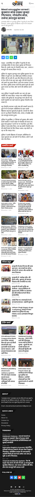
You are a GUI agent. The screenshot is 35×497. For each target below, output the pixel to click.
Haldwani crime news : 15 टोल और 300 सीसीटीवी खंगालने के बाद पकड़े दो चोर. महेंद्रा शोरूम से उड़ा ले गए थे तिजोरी (26, 229)
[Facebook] (3, 57)
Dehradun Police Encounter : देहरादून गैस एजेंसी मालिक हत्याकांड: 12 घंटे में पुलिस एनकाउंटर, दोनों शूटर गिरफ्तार (8, 162)
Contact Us (5, 420)
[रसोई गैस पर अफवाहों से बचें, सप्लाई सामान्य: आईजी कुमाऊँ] (6, 302)
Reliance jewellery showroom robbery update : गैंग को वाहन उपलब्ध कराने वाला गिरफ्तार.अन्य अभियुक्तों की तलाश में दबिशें (8, 376)
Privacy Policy (5, 425)
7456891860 (23, 492)
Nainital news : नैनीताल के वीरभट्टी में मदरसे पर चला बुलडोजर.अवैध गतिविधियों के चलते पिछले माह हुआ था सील (8, 229)
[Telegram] (15, 57)
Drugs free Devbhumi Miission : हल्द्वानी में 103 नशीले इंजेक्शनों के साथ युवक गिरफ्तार (25, 250)
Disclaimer (4, 423)
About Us (4, 418)
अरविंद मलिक (9, 30)
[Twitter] (7, 57)
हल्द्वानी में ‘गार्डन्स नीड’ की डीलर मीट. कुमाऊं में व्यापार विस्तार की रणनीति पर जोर (21, 279)
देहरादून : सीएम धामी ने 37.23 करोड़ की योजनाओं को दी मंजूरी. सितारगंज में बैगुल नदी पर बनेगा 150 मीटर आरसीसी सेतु (25, 162)
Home (3, 415)
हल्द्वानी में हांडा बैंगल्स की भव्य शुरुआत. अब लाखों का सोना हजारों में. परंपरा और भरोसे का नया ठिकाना (22, 269)
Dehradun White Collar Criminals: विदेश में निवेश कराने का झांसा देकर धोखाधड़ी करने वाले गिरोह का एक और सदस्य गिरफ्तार (8, 251)
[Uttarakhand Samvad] (17, 3)
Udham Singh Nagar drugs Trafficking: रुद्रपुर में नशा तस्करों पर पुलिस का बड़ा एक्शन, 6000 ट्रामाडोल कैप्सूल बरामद (22, 311)
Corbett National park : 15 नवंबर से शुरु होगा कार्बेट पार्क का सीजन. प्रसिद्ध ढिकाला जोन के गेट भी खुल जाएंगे (8, 184)
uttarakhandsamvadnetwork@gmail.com (18, 406)
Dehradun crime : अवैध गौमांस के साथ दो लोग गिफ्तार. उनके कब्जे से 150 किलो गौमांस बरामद (8, 205)
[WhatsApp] (11, 57)
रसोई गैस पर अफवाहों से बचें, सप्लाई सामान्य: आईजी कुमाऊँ (22, 301)
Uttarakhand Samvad (19, 489)
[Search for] (2, 4)
